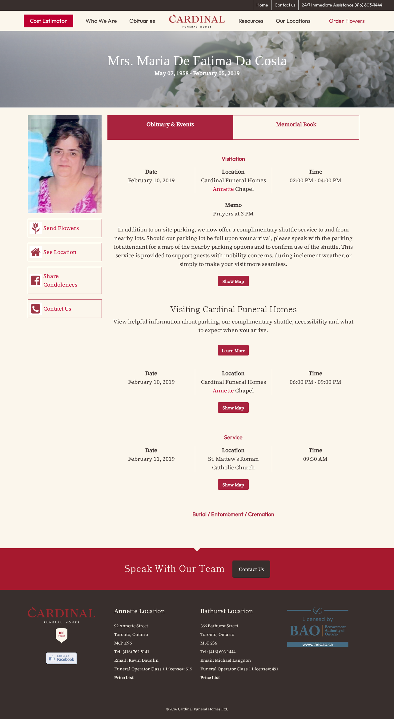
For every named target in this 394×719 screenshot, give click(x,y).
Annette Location (139, 611)
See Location (60, 252)
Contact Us (57, 308)
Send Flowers (61, 228)
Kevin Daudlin (144, 660)
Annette (223, 189)
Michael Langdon (233, 660)
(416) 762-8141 (136, 652)
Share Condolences (60, 280)
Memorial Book (296, 124)
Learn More (233, 350)
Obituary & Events (170, 124)
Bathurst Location (226, 611)
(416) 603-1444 (222, 652)
